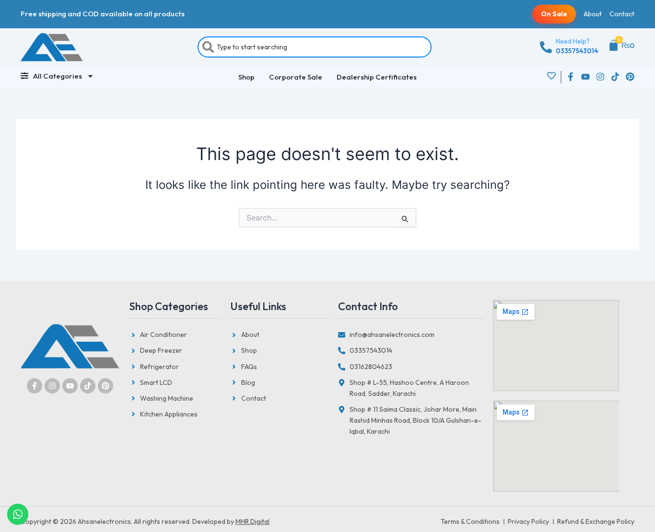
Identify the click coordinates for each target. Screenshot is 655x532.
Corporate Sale (295, 76)
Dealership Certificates (377, 76)
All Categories (57, 76)
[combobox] (315, 47)
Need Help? (573, 41)
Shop (246, 76)
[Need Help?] (546, 47)
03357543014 (577, 50)
